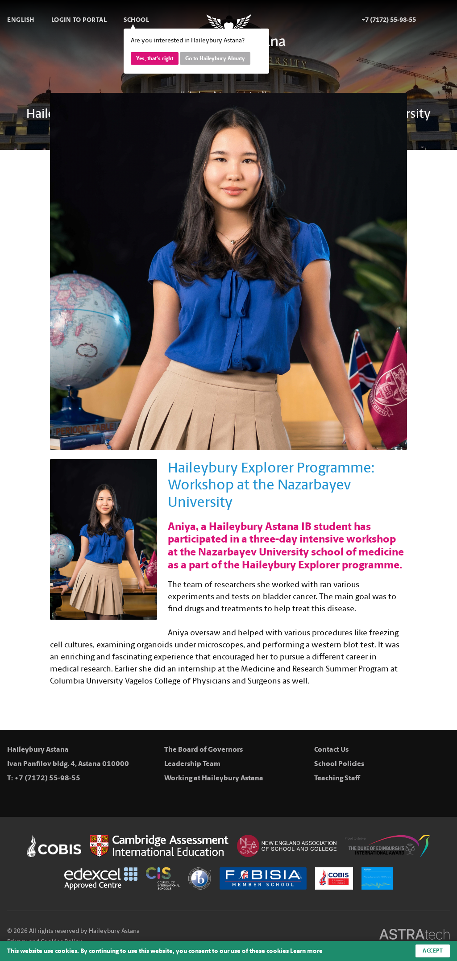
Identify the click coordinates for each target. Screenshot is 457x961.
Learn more (306, 951)
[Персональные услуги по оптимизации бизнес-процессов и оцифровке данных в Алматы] (414, 936)
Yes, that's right (154, 58)
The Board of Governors (203, 749)
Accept (433, 951)
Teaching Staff (337, 778)
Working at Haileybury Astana (213, 778)
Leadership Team (192, 763)
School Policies (339, 763)
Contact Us (331, 749)
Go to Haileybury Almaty (215, 58)
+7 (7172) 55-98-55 (47, 778)
